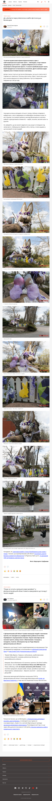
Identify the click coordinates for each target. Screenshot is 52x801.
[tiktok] (29, 788)
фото (17, 577)
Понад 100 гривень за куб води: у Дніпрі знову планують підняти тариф (29, 9)
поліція (29, 745)
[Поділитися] (44, 26)
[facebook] (15, 788)
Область (15, 1)
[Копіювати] (47, 26)
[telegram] (22, 788)
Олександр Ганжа (13, 745)
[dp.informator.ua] (4, 2)
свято (12, 577)
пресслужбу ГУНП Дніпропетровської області (23, 651)
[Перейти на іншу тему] (41, 2)
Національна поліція (39, 745)
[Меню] (48, 2)
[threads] (36, 788)
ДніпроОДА (22, 745)
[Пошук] (45, 2)
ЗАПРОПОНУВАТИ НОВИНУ (26, 760)
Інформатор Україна (17, 794)
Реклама (25, 1)
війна (5, 745)
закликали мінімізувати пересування (15, 725)
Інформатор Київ (26, 794)
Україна (20, 1)
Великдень (6, 577)
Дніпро (10, 1)
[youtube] (33, 788)
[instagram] (19, 788)
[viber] (26, 788)
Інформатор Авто (35, 794)
